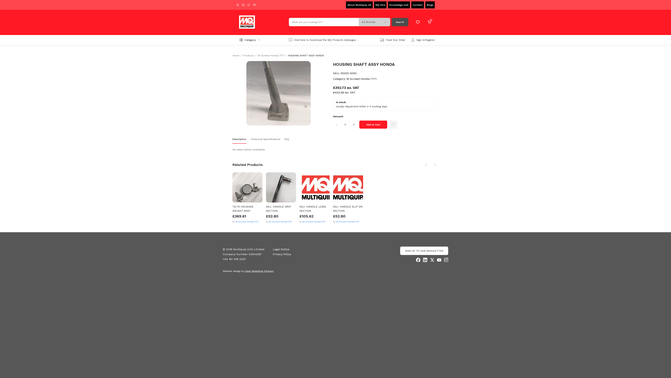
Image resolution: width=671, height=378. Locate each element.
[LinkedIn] (425, 260)
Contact (418, 5)
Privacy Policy (282, 254)
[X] (432, 260)
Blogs (430, 5)
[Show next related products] (435, 164)
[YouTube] (439, 260)
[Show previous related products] (426, 164)
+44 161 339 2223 (234, 259)
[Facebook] (418, 260)
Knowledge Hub (399, 5)
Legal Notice (281, 249)
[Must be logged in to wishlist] (393, 125)
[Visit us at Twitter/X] (248, 5)
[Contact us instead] (254, 5)
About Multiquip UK (359, 5)
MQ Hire (380, 5)
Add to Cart (373, 124)
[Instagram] (446, 260)
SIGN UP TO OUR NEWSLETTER (424, 250)
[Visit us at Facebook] (237, 5)
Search (400, 22)
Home (235, 55)
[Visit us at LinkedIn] (243, 5)
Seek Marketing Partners (259, 271)
